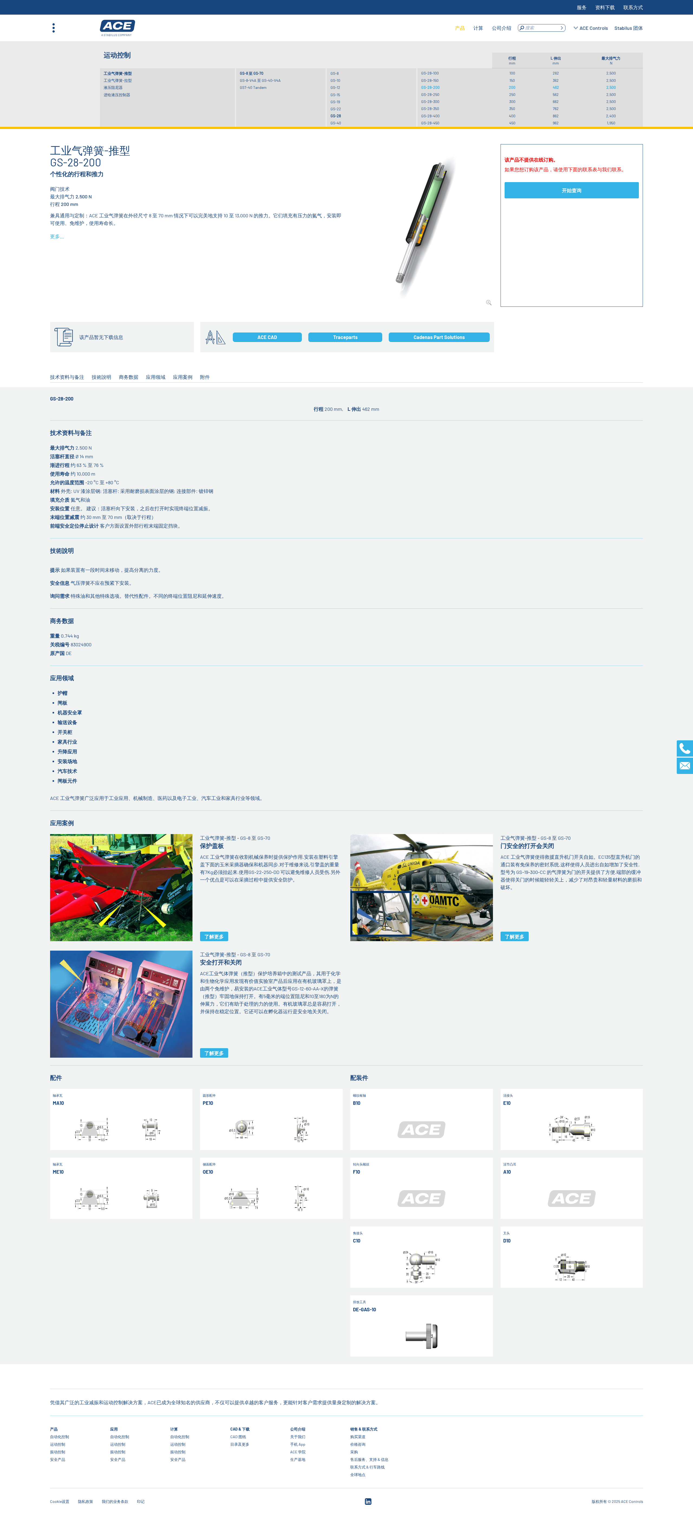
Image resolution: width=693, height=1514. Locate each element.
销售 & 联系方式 (363, 1429)
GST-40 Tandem (253, 87)
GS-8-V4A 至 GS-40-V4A (260, 80)
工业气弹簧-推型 (118, 73)
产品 (54, 1429)
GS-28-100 (430, 73)
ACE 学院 (298, 1452)
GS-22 (336, 108)
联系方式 (633, 7)
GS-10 (335, 80)
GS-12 (335, 87)
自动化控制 (59, 1436)
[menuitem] (460, 28)
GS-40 (336, 123)
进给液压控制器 (117, 94)
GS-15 (335, 94)
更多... (57, 236)
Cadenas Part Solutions (439, 337)
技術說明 (101, 377)
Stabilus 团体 (628, 28)
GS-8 (335, 73)
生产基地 (297, 1459)
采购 (354, 1452)
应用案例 (182, 377)
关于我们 (297, 1436)
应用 (114, 1429)
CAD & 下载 (239, 1429)
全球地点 (357, 1474)
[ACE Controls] (117, 28)
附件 (205, 377)
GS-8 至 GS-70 (251, 73)
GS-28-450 (430, 123)
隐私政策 (85, 1501)
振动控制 (57, 1452)
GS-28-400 (430, 116)
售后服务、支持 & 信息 (369, 1459)
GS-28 (336, 116)
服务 (582, 7)
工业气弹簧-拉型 (118, 80)
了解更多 (214, 937)
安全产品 (57, 1459)
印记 (141, 1501)
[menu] (483, 28)
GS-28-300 (430, 101)
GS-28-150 (430, 80)
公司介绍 (297, 1429)
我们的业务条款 (115, 1501)
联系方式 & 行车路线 (367, 1467)
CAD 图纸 (238, 1436)
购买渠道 (357, 1436)
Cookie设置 (59, 1501)
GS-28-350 (430, 108)
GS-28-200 (430, 87)
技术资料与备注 (67, 377)
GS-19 (335, 101)
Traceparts (345, 337)
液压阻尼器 (113, 87)
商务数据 (128, 377)
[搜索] (561, 28)
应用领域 (155, 377)
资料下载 (605, 7)
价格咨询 (357, 1444)
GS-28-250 (430, 94)
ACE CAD (267, 337)
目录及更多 (239, 1444)
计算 (174, 1429)
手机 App (297, 1444)
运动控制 (57, 1444)
